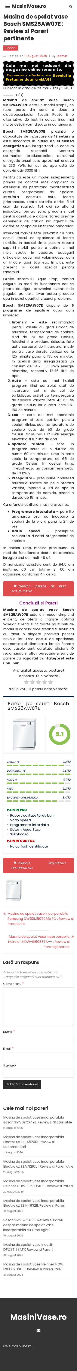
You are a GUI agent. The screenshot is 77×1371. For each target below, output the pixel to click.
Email (8, 1048)
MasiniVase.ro (29, 6)
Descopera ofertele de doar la (38, 77)
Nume (9, 1031)
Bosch (11, 48)
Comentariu (13, 983)
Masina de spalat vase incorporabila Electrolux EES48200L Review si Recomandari (33, 1142)
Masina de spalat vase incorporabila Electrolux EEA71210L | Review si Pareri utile (38, 1164)
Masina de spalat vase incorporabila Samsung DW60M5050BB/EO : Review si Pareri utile (40, 918)
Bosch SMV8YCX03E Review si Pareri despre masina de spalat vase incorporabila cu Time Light (33, 1225)
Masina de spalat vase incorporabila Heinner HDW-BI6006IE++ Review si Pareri (38, 1183)
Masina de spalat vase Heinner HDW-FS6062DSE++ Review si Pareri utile (34, 1267)
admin (62, 56)
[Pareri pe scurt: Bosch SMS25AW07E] (25, 734)
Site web (9, 1065)
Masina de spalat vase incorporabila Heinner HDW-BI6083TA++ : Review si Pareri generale (39, 941)
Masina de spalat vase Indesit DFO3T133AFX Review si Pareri (28, 1247)
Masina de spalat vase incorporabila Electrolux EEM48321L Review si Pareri (34, 1203)
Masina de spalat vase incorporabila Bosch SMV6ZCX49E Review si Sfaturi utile (37, 1120)
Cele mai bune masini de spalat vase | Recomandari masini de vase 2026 (20, 1346)
